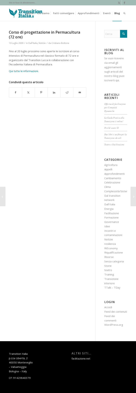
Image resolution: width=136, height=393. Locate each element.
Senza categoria (114, 261)
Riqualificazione (113, 252)
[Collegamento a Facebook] (124, 2)
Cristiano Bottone (60, 43)
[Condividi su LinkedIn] (54, 92)
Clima (107, 187)
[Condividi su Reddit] (67, 92)
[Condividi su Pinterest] (41, 92)
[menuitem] (29, 13)
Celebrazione (112, 182)
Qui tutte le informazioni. (24, 71)
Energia (109, 208)
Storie (108, 265)
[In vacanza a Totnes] (2, 196)
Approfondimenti (114, 173)
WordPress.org (113, 324)
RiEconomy (111, 248)
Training (109, 274)
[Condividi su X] (28, 92)
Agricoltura (110, 165)
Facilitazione (111, 213)
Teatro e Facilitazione (114, 144)
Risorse (109, 257)
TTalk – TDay (112, 287)
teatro (108, 270)
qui (117, 80)
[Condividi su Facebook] (15, 92)
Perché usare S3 (111, 127)
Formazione (111, 217)
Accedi (108, 307)
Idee (107, 226)
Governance (111, 222)
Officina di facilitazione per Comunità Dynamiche (115, 107)
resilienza (110, 244)
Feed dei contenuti (115, 311)
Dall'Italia (33, 43)
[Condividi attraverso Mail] (79, 92)
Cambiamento (112, 178)
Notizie (42, 43)
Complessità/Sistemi (116, 191)
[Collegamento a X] (119, 2)
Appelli (108, 169)
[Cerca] (124, 13)
